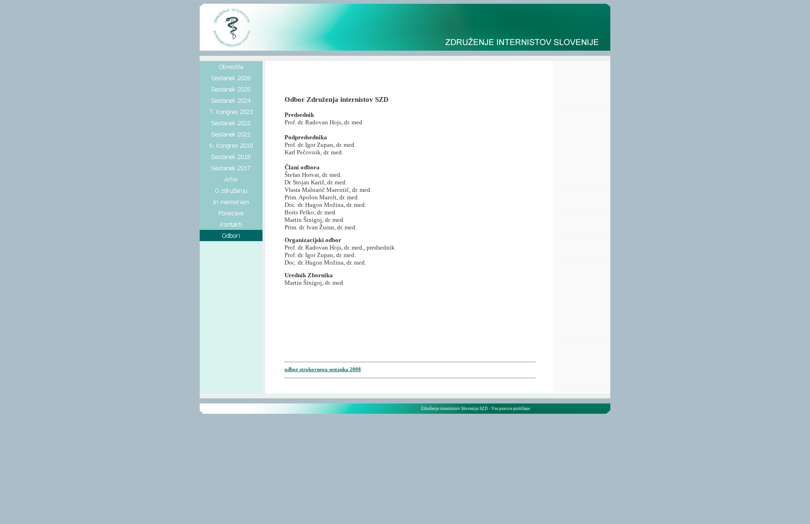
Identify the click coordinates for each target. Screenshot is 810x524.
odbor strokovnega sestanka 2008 (323, 369)
